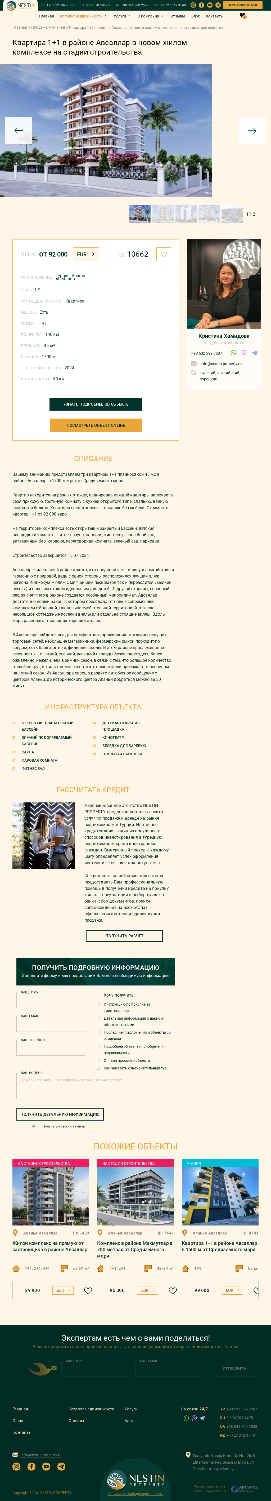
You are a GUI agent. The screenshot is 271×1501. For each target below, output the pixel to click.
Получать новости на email (64, 1126)
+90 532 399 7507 (206, 353)
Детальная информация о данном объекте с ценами (133, 1021)
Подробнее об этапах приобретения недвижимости (135, 1049)
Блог (195, 16)
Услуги (120, 16)
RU (94, 5)
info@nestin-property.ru (221, 363)
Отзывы (177, 16)
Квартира (74, 301)
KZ (170, 5)
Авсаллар (65, 278)
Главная (46, 16)
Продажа (39, 27)
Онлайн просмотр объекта (127, 1060)
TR (57, 5)
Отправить (234, 1368)
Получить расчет (124, 936)
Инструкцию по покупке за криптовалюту (127, 1007)
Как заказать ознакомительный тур (135, 1068)
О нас (17, 1420)
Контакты (215, 16)
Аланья (58, 27)
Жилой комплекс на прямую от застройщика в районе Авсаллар (49, 1246)
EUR (82, 254)
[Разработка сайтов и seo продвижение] (245, 1492)
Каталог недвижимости (81, 16)
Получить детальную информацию (60, 1114)
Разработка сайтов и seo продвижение (210, 1488)
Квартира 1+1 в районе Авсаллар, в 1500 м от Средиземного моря (220, 1246)
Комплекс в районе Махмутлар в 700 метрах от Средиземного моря (135, 1249)
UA (132, 5)
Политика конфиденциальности (136, 1494)
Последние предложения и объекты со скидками (137, 1035)
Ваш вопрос (32, 1073)
